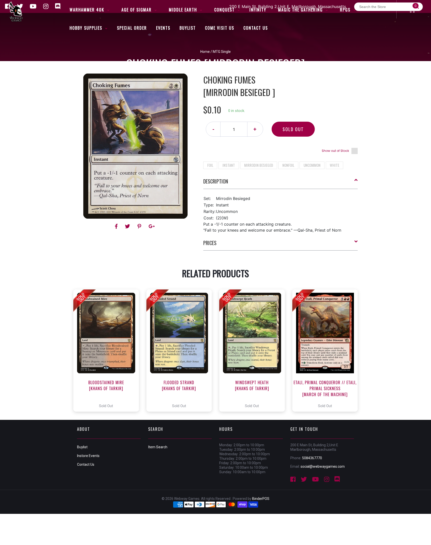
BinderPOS (260, 499)
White (334, 165)
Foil (210, 165)
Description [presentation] (215, 181)
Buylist (82, 447)
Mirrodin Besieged (258, 165)
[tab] (280, 183)
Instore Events (88, 456)
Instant (228, 165)
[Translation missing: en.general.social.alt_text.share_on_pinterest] (140, 226)
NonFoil (288, 165)
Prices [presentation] (209, 243)
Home (205, 52)
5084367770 (312, 458)
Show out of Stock (335, 151)
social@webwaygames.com (323, 466)
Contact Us (85, 464)
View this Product (108, 350)
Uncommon (312, 165)
